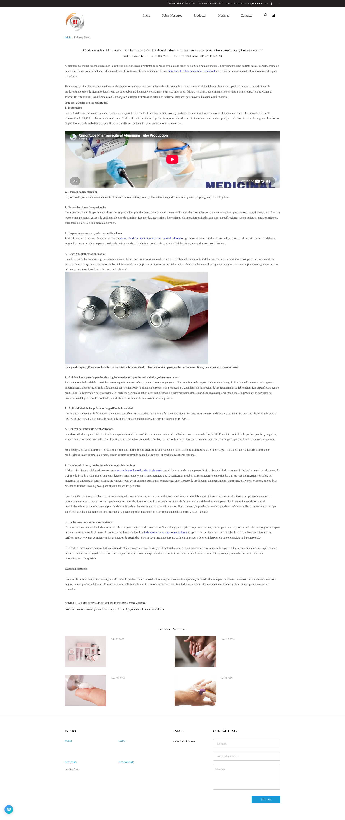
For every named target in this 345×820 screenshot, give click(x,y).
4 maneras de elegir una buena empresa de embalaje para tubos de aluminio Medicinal (120, 609)
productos (200, 15)
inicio (146, 15)
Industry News (82, 37)
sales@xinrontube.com (256, 3)
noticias (223, 15)
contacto (246, 15)
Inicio (68, 37)
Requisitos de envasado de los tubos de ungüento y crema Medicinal (111, 602)
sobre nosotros (172, 15)
